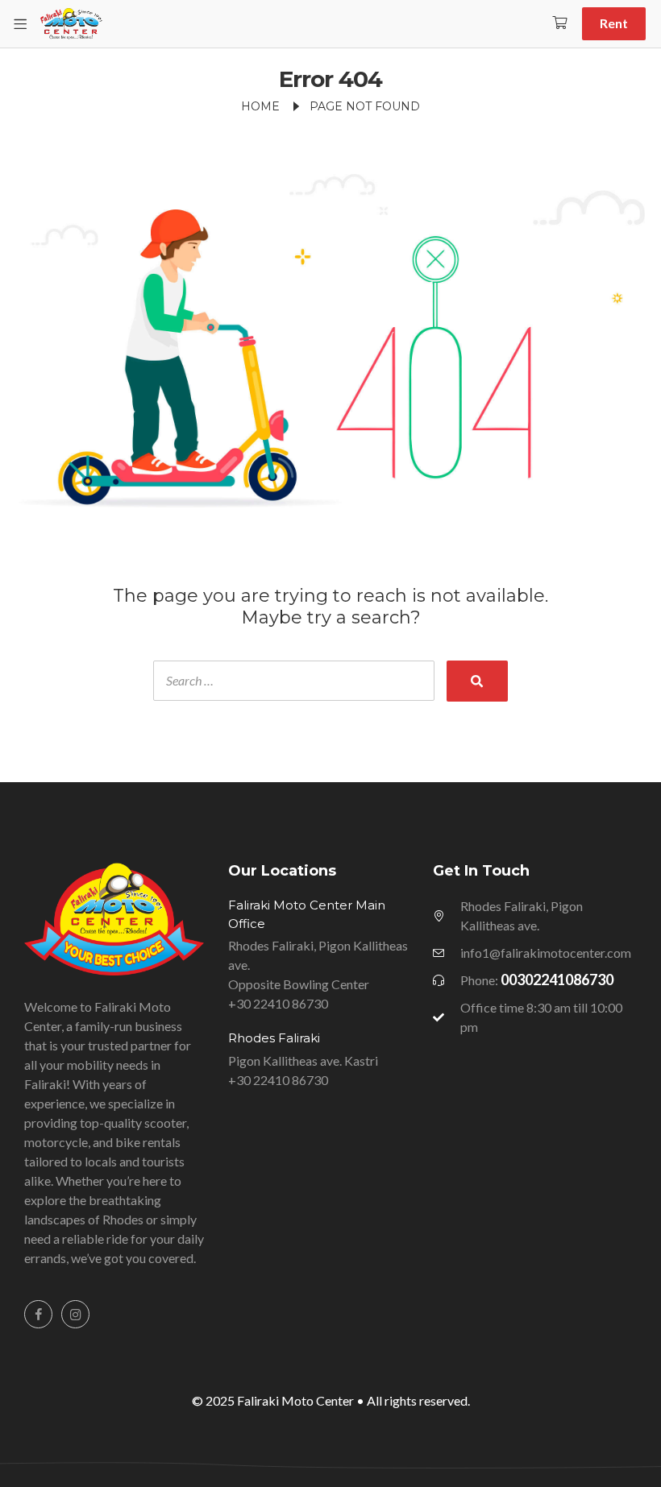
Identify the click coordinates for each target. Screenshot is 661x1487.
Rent (614, 23)
